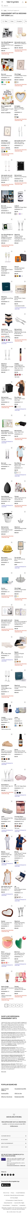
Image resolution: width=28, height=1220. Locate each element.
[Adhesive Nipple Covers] (20, 643)
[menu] (2, 2)
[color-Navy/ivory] (15, 863)
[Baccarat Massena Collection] (7, 196)
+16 (8, 727)
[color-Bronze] (4, 151)
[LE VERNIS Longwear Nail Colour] (7, 708)
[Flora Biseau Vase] (7, 454)
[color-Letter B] (17, 897)
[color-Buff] (17, 472)
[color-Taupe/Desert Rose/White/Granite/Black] (9, 340)
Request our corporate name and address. (15, 1209)
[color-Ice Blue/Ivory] (2, 861)
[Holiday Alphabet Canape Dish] (20, 257)
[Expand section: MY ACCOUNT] (14, 1139)
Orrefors (3, 1037)
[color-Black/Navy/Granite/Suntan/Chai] (2, 340)
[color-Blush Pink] (17, 214)
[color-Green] (22, 725)
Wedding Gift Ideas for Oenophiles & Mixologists (12, 1040)
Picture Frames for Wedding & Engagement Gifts (11, 1055)
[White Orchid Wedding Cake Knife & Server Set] (20, 320)
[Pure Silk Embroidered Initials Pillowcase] (20, 877)
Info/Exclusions (14, 1126)
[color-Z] (17, 276)
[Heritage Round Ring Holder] (7, 287)
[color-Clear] (2, 82)
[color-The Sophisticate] (20, 826)
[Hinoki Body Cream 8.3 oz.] (20, 287)
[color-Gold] (15, 82)
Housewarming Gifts (20, 1088)
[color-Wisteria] (20, 214)
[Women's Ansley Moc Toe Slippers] (7, 807)
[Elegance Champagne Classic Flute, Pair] (7, 257)
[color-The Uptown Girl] (17, 826)
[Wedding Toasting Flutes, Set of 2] (20, 912)
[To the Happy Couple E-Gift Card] (7, 96)
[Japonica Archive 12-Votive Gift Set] (20, 487)
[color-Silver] (17, 82)
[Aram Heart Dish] (20, 421)
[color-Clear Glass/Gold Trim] (15, 117)
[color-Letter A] (15, 897)
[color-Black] (15, 407)
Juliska (14, 1051)
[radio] (2, 82)
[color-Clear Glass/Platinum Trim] (17, 117)
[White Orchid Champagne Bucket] (7, 517)
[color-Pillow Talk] (15, 826)
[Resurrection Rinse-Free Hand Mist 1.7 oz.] (20, 740)
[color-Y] (20, 276)
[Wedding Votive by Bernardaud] (7, 548)
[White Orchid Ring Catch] (7, 388)
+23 (22, 276)
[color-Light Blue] (15, 472)
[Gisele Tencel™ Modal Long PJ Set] (7, 842)
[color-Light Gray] (2, 826)
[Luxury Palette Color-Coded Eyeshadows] (20, 807)
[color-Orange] (9, 82)
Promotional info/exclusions (13, 1165)
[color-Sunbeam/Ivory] (17, 863)
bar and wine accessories (11, 1045)
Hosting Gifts (4, 1093)
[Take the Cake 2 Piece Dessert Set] (20, 131)
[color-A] (15, 276)
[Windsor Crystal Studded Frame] (7, 131)
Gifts (5, 10)
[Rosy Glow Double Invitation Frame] (7, 611)
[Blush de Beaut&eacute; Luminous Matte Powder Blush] (7, 942)
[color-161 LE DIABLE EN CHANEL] (4, 727)
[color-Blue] (15, 725)
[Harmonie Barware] (7, 65)
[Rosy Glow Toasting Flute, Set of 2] (7, 166)
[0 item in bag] (26, 2)
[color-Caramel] (20, 661)
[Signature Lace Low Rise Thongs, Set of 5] (7, 320)
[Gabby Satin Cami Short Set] (20, 388)
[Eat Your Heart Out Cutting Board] (7, 912)
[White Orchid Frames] (20, 166)
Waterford (10, 1043)
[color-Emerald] (4, 82)
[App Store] (6, 1185)
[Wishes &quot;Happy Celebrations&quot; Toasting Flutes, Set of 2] (20, 225)
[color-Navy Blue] (17, 793)
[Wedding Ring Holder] (20, 517)
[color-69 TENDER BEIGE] (15, 375)
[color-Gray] (9, 759)
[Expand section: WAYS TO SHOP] (14, 1147)
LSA (15, 1043)
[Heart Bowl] (7, 579)
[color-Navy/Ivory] (4, 861)
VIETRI (18, 1051)
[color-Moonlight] (2, 759)
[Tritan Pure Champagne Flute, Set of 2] (7, 676)
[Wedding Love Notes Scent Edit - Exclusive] (7, 421)
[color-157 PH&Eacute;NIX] (6, 727)
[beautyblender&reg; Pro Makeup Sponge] (7, 487)
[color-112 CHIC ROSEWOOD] (17, 375)
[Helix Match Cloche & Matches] (7, 977)
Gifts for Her (18, 1093)
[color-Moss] (6, 82)
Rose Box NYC (8, 1037)
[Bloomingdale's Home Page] (13, 2)
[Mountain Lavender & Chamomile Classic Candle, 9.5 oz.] (20, 611)
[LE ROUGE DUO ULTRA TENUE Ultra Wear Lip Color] (20, 354)
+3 (21, 792)
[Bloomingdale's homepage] (2, 10)
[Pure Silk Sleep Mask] (20, 775)
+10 (22, 374)
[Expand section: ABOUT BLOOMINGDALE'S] (14, 1143)
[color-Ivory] (20, 407)
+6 (8, 962)
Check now (22, 1165)
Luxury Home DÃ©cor (5, 1089)
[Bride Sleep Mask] (7, 643)
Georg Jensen (4, 1060)
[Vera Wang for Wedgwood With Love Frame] (7, 33)
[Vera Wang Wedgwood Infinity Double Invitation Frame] (7, 225)
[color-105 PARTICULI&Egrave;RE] (2, 727)
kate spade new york (12, 1060)
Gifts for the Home (6, 1096)
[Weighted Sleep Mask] (20, 196)
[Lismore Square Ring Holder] (20, 676)
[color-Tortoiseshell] (20, 725)
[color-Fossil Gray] (15, 214)
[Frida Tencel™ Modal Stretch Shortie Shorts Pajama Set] (20, 842)
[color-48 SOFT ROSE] (20, 375)
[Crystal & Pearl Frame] (20, 65)
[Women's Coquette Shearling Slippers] (7, 740)
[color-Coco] (17, 661)
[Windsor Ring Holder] (20, 579)
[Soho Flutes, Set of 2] (7, 775)
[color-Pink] (17, 407)
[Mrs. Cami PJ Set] (7, 877)
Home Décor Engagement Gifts (8, 1032)
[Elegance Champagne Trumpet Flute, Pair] (7, 354)
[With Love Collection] (20, 33)
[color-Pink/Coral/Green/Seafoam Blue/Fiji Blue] (4, 340)
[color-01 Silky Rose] (2, 963)
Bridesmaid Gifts (19, 1096)
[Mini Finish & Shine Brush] (20, 548)
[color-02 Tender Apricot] (4, 963)
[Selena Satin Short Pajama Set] (20, 454)
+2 (21, 214)
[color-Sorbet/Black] (6, 861)
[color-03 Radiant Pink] (6, 963)
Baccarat (14, 1037)
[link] (7, 48)
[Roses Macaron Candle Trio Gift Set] (20, 977)
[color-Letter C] (20, 897)
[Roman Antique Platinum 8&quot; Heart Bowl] (20, 96)
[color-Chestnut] (6, 759)
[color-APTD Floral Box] (6, 340)
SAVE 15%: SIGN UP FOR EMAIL (14, 1116)
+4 (21, 826)
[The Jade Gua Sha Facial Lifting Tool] (20, 942)
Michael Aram (21, 1058)
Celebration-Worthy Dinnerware (8, 1047)
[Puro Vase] (20, 708)
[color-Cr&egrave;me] (15, 661)
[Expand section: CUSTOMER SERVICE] (14, 1136)
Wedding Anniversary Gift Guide (8, 1063)
